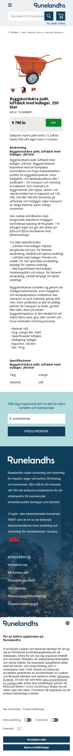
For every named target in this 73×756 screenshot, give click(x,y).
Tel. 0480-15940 (56, 23)
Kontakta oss (17, 565)
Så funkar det (18, 573)
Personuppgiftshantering (27, 596)
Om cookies (17, 588)
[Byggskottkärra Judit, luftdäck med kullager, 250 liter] (36, 67)
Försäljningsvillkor (21, 580)
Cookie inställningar (23, 604)
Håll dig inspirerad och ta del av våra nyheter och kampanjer (36, 406)
